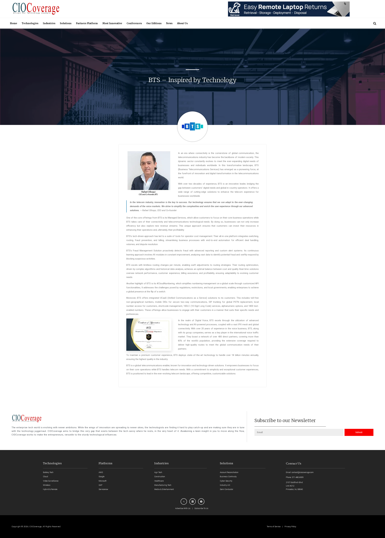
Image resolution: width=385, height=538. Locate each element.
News (169, 23)
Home (13, 23)
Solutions (65, 23)
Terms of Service (273, 526)
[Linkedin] (192, 501)
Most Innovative (112, 23)
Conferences (134, 23)
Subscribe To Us (201, 508)
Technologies (30, 23)
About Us (182, 23)
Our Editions (154, 23)
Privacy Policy (290, 526)
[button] (374, 23)
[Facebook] (201, 501)
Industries (49, 23)
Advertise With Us (182, 508)
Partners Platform (87, 23)
